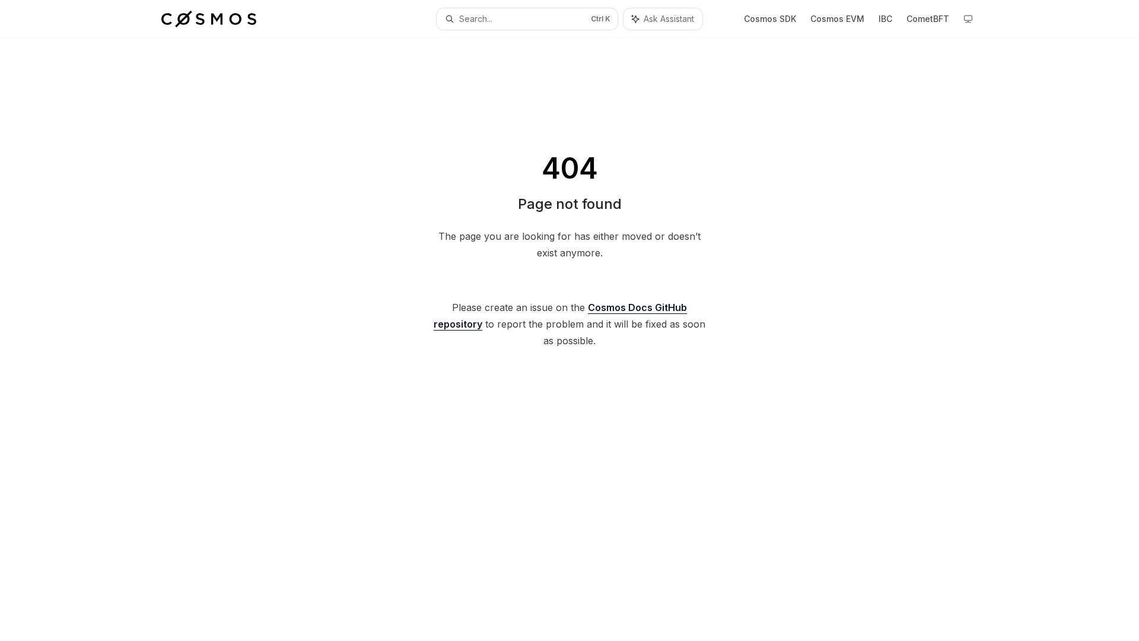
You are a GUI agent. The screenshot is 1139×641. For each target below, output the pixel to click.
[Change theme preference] (968, 18)
